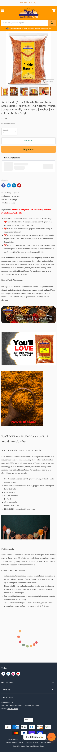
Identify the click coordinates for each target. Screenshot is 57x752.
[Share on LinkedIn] (14, 185)
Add (49, 166)
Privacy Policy (12, 740)
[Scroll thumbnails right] (53, 91)
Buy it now (28, 149)
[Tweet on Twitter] (9, 185)
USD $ (27, 720)
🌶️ (51, 737)
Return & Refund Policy (14, 742)
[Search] (52, 23)
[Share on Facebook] (3, 185)
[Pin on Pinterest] (19, 185)
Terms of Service (32, 742)
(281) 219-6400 (12, 709)
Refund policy (46, 742)
